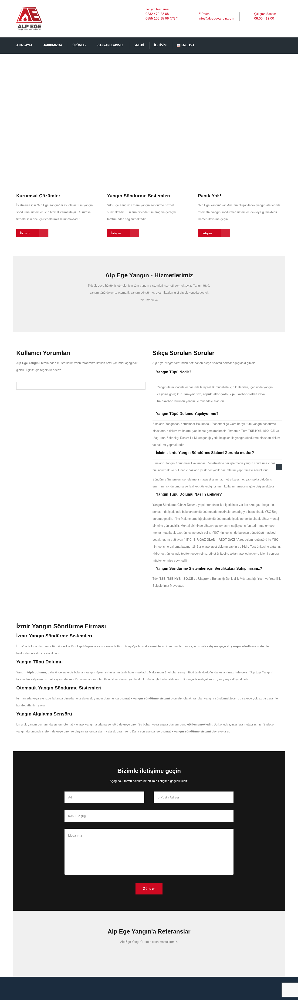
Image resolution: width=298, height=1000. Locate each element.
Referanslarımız (110, 45)
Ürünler (79, 45)
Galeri (139, 45)
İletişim (160, 45)
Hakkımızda (52, 45)
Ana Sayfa (24, 45)
